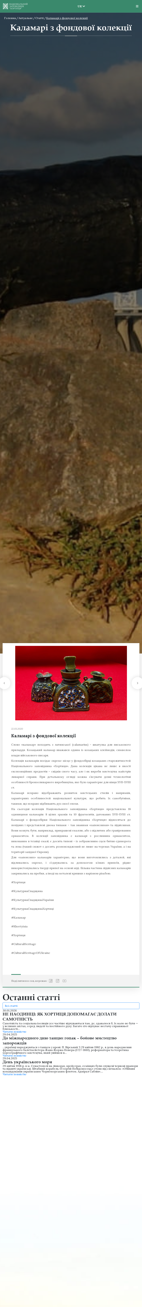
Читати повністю (14, 1031)
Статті (39, 18)
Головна (10, 18)
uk (81, 18)
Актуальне (26, 18)
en (81, 12)
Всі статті (11, 1006)
